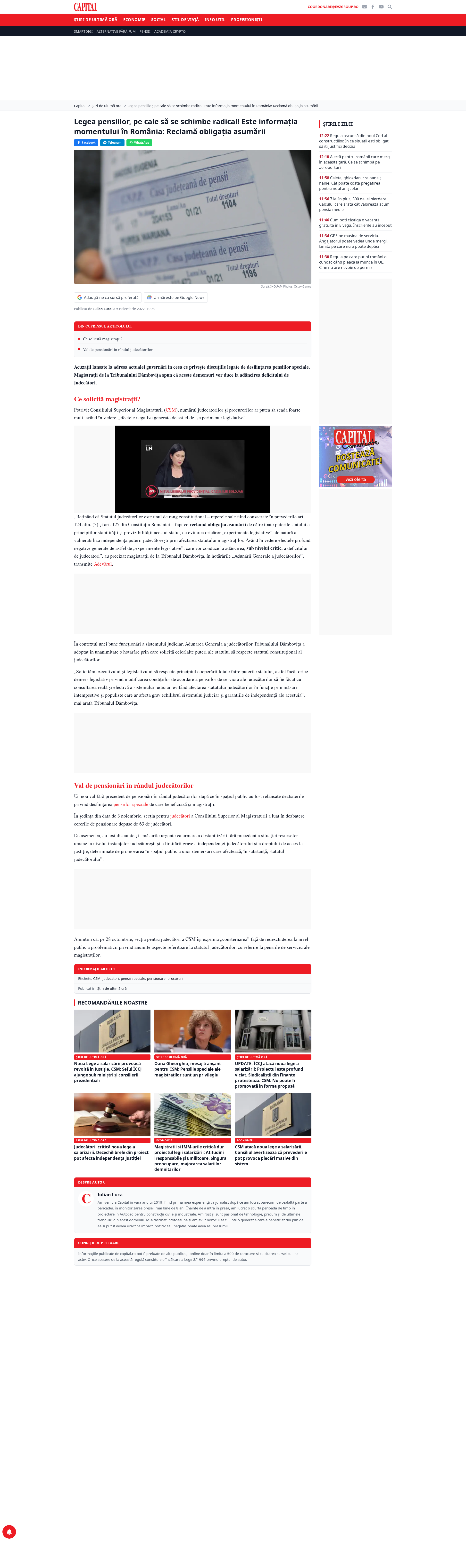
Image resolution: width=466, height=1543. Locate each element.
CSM (171, 409)
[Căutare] (390, 7)
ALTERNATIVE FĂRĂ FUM (116, 31)
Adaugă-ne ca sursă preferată (111, 297)
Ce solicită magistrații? (103, 339)
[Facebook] (373, 7)
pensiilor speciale (131, 804)
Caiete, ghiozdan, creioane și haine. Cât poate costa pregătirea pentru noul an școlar (351, 183)
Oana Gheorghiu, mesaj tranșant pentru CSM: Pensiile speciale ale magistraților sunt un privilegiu (187, 1069)
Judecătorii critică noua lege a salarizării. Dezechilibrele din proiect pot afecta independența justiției (111, 1152)
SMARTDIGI (83, 31)
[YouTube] (381, 7)
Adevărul (103, 564)
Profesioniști (246, 19)
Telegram (115, 142)
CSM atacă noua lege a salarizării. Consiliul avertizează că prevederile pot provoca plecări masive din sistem (271, 1155)
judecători (180, 815)
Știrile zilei (338, 124)
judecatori (110, 978)
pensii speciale (133, 978)
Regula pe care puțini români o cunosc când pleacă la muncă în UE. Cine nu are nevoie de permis (353, 262)
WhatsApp (141, 142)
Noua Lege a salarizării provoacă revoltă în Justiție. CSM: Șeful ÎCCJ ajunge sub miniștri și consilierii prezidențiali (108, 1072)
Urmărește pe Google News (179, 297)
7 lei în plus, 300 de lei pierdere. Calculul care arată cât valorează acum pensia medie (354, 204)
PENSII (145, 31)
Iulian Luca (102, 308)
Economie (134, 19)
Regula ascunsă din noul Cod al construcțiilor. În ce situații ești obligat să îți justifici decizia (354, 141)
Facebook (88, 142)
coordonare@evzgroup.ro (333, 6)
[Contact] (364, 7)
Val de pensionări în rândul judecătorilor (118, 349)
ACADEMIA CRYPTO (170, 31)
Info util (215, 19)
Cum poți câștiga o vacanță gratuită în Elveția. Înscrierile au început (355, 222)
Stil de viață (185, 19)
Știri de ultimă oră (95, 19)
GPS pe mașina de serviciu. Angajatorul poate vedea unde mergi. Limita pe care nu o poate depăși (353, 241)
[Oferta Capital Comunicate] (355, 456)
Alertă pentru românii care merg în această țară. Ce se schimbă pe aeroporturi (354, 162)
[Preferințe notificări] (9, 1532)
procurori (175, 978)
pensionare (156, 978)
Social (158, 19)
